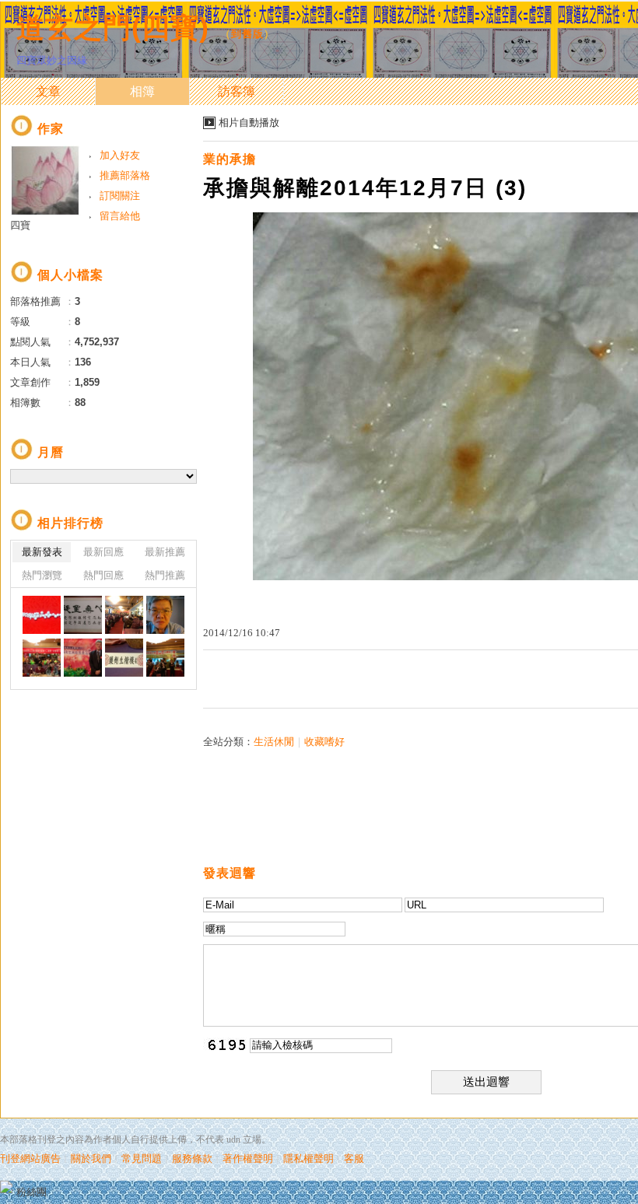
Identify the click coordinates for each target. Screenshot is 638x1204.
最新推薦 (165, 552)
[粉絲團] (6, 1187)
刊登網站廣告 (30, 1158)
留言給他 (120, 216)
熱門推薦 (165, 575)
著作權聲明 (248, 1158)
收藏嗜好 (324, 741)
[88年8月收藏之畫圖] (83, 615)
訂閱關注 (120, 195)
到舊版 (247, 34)
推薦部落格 (125, 175)
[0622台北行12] (42, 658)
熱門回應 (103, 575)
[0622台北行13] (165, 615)
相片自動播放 (249, 122)
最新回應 (103, 552)
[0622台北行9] (165, 658)
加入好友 (120, 155)
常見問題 (141, 1158)
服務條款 (192, 1158)
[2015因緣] (124, 615)
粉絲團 (31, 1192)
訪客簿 (236, 91)
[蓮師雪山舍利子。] (42, 615)
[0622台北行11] (83, 658)
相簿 (142, 91)
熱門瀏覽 (42, 575)
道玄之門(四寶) (112, 28)
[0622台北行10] (124, 658)
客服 (354, 1158)
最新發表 (42, 552)
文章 (48, 91)
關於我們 (91, 1158)
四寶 (20, 225)
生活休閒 (274, 741)
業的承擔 (229, 159)
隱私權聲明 (308, 1158)
